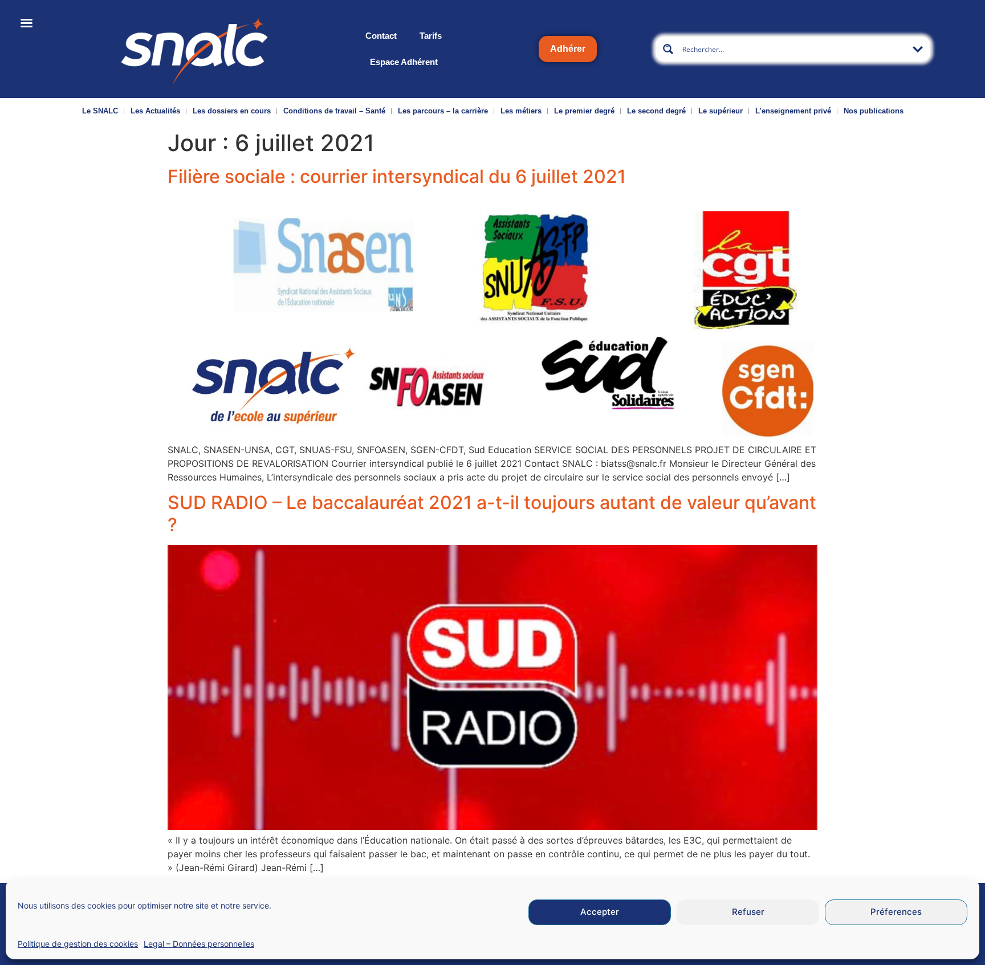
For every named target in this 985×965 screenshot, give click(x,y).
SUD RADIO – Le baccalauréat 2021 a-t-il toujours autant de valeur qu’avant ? (492, 513)
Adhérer (567, 49)
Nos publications (873, 111)
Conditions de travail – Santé (334, 111)
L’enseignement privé (793, 111)
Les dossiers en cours (232, 111)
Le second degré (656, 111)
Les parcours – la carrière (443, 111)
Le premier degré (584, 111)
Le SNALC (100, 111)
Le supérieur (720, 111)
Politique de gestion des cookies (78, 943)
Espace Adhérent (404, 62)
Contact (381, 35)
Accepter (599, 912)
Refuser (748, 912)
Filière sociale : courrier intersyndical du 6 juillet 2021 (397, 176)
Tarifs (431, 35)
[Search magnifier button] (668, 49)
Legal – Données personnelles (199, 943)
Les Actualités (155, 111)
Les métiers (521, 111)
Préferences (896, 912)
